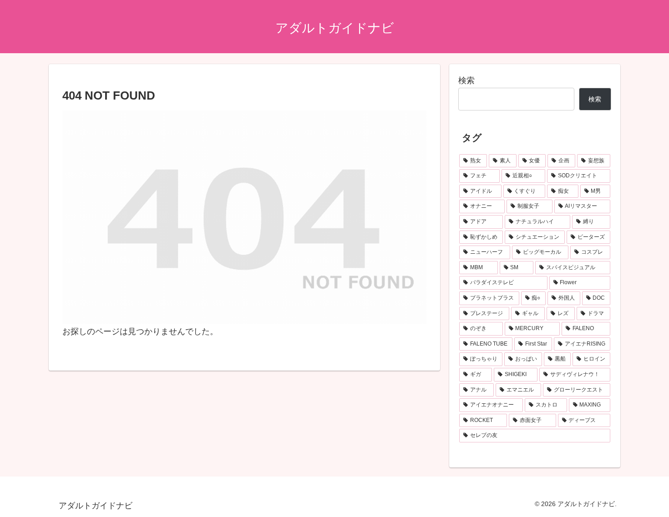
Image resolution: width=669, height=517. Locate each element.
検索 (466, 80)
